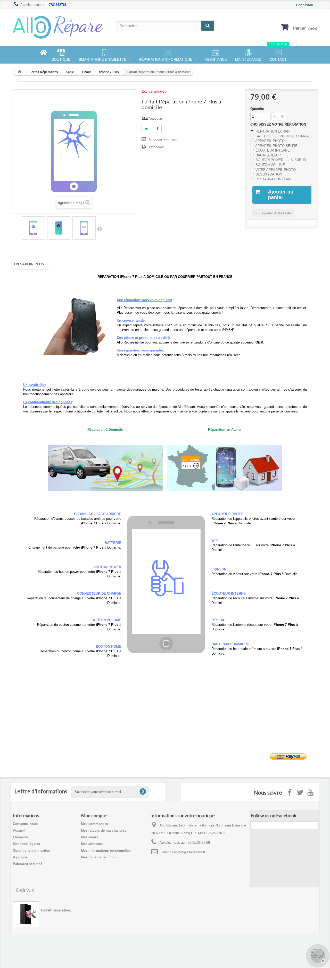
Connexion (304, 5)
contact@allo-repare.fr (188, 852)
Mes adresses (92, 844)
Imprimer (156, 147)
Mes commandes (94, 824)
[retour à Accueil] (19, 72)
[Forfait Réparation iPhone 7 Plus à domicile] (33, 228)
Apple (69, 72)
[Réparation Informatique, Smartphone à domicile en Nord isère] (62, 27)
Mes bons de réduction (99, 857)
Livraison (20, 837)
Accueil (19, 830)
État (145, 118)
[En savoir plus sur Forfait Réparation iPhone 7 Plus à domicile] (26, 914)
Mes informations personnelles (105, 850)
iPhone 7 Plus (109, 72)
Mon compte (94, 815)
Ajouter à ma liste (275, 213)
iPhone (86, 72)
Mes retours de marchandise (103, 830)
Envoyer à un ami (163, 139)
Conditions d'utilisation (31, 850)
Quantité (257, 109)
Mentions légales (26, 844)
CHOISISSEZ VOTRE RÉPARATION (278, 124)
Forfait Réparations (44, 72)
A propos (20, 857)
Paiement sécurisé (27, 864)
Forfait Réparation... (56, 910)
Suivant (99, 228)
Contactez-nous (25, 824)
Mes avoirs (89, 837)
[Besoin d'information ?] (317, 955)
